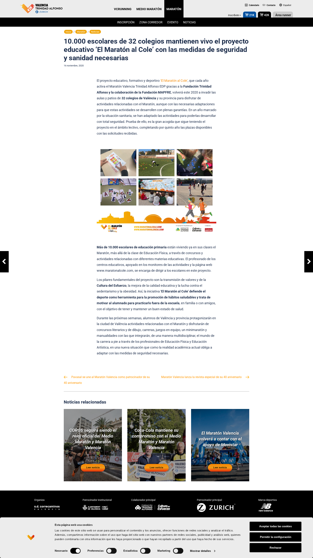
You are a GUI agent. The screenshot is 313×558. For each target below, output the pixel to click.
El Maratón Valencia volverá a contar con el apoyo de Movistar (220, 439)
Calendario (253, 5)
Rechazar (275, 547)
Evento (172, 22)
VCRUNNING (123, 9)
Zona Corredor (150, 22)
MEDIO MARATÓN (149, 9)
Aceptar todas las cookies (275, 526)
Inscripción (125, 22)
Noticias (189, 22)
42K (266, 15)
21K (251, 15)
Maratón (81, 31)
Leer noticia (93, 467)
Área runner (283, 15)
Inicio (68, 31)
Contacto (270, 5)
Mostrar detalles (200, 550)
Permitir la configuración (275, 536)
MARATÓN (173, 9)
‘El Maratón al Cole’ (174, 80)
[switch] (111, 551)
